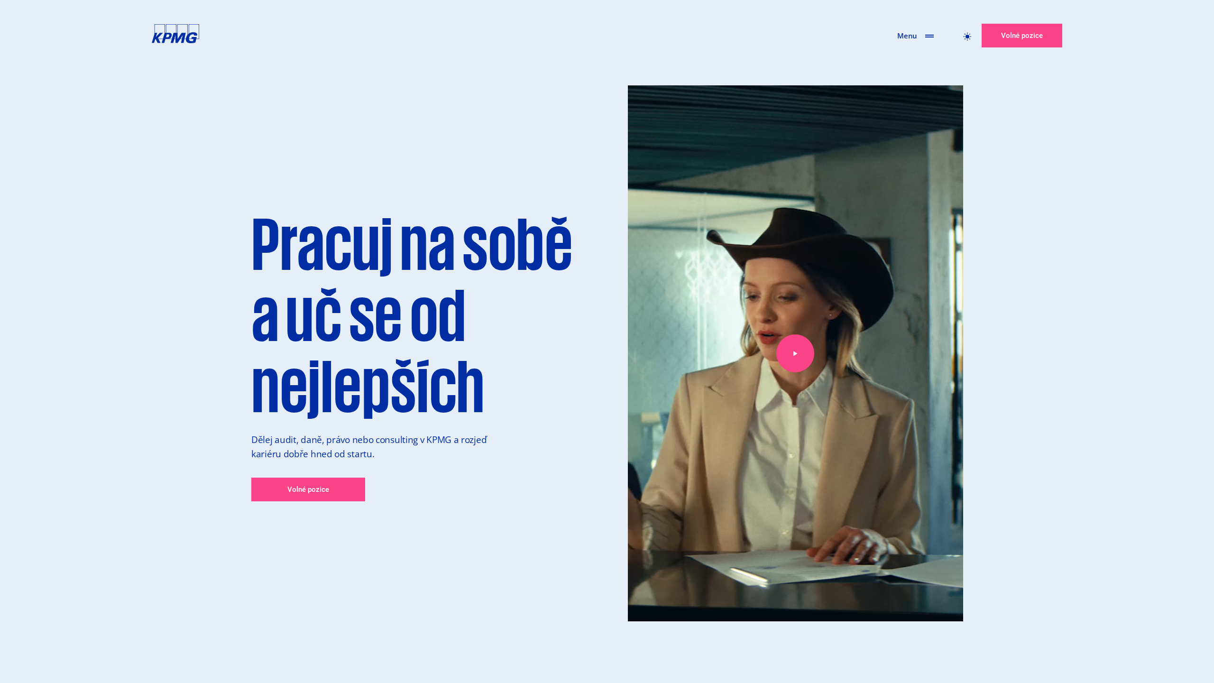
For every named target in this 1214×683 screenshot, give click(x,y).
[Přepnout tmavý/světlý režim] (967, 35)
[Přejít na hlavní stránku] (175, 35)
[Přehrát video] (795, 353)
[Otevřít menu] (929, 35)
